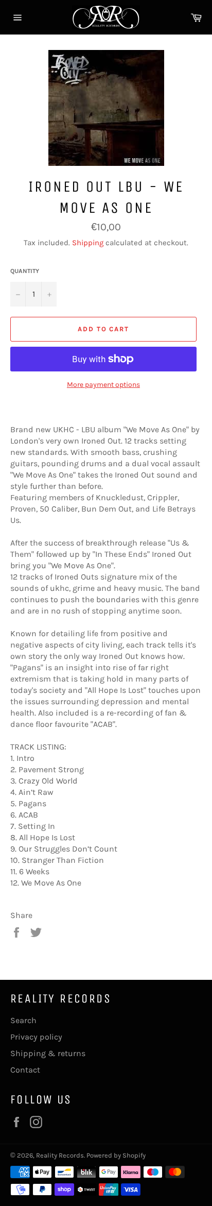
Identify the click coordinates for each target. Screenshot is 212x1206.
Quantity (24, 271)
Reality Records (60, 1155)
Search (23, 1020)
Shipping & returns (47, 1053)
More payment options (103, 384)
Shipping (87, 242)
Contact (25, 1070)
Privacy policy (36, 1037)
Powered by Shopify (116, 1155)
